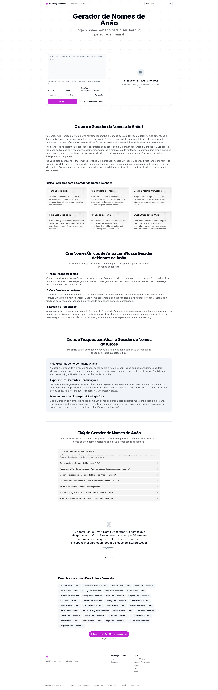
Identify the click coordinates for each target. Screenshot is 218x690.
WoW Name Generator (115, 596)
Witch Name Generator (69, 601)
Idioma (96, 91)
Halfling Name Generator (116, 601)
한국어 (138, 685)
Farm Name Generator (114, 591)
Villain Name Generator (117, 616)
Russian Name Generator (70, 616)
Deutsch (55, 685)
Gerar (64, 101)
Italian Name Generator (121, 586)
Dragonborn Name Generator (71, 626)
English (48, 685)
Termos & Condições (140, 659)
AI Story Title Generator (91, 591)
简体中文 (116, 685)
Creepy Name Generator (69, 586)
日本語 (132, 685)
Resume (136, 665)
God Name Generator (145, 611)
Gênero (51, 91)
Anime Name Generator (116, 606)
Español (63, 685)
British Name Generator (69, 596)
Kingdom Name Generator (138, 596)
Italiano (78, 685)
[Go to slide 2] (107, 557)
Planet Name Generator (139, 601)
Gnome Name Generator (69, 606)
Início (113, 659)
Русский (96, 685)
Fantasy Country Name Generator (95, 611)
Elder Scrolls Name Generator (95, 586)
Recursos (74, 4)
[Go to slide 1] (105, 557)
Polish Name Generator (92, 621)
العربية (103, 685)
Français (71, 685)
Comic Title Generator (68, 591)
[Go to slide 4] (110, 557)
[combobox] (155, 4)
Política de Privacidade (141, 662)
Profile (135, 668)
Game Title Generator (135, 591)
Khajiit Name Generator (141, 616)
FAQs (83, 4)
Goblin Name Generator (92, 601)
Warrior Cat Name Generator (141, 606)
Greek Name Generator (93, 606)
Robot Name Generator (69, 621)
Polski (109, 685)
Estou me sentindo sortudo (93, 101)
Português (87, 685)
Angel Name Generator (115, 621)
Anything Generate (109, 639)
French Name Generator (122, 611)
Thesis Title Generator (144, 586)
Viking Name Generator (92, 596)
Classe (67, 91)
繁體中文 (125, 685)
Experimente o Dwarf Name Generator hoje (110, 634)
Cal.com (136, 672)
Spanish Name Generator (139, 621)
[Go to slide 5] (112, 557)
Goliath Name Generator (94, 616)
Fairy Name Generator (68, 611)
